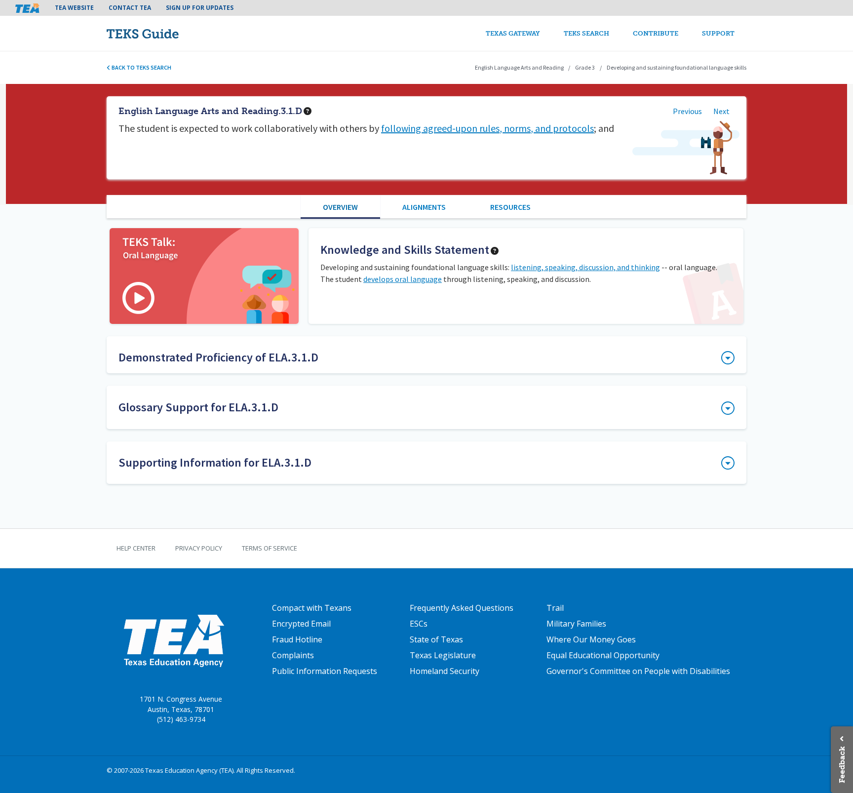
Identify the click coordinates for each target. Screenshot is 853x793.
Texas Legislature (443, 655)
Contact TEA (130, 7)
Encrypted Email (301, 623)
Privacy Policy (198, 548)
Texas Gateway (513, 33)
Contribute (655, 33)
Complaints (293, 655)
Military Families (576, 623)
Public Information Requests (324, 671)
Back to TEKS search (141, 67)
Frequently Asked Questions (461, 607)
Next (721, 111)
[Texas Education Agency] (173, 640)
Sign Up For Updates (199, 7)
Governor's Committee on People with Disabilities (638, 671)
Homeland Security (444, 671)
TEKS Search (586, 33)
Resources (510, 207)
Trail (555, 607)
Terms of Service (269, 548)
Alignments (424, 207)
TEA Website (74, 7)
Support (718, 33)
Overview (340, 207)
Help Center (135, 548)
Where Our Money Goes (591, 639)
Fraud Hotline (297, 639)
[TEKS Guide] (164, 33)
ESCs (418, 623)
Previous (687, 111)
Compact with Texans (311, 607)
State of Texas (436, 639)
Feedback (842, 764)
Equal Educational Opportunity (602, 655)
